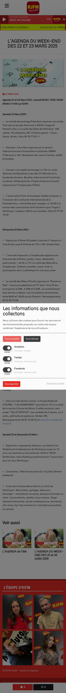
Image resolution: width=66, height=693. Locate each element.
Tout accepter (12, 339)
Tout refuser (32, 339)
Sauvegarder (11, 384)
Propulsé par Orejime (55, 383)
